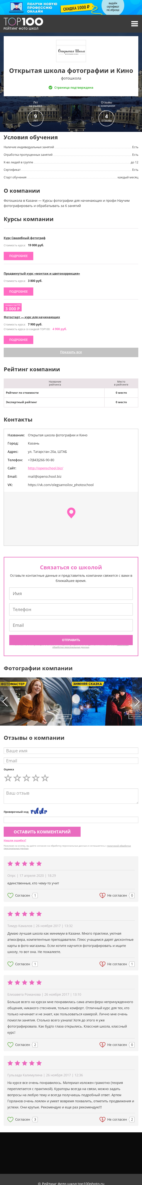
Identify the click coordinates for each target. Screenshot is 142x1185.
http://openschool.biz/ (45, 468)
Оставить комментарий (42, 832)
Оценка (9, 769)
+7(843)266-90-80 (41, 460)
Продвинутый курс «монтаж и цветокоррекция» (42, 273)
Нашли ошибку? (15, 840)
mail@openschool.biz (44, 476)
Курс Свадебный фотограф (24, 238)
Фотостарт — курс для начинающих (32, 317)
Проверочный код (16, 812)
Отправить (71, 640)
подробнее (18, 256)
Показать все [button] (71, 352)
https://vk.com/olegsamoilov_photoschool (61, 485)
